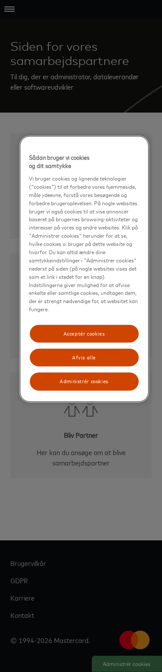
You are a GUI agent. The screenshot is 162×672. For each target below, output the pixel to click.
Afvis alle (84, 357)
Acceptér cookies (84, 333)
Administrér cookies (84, 381)
